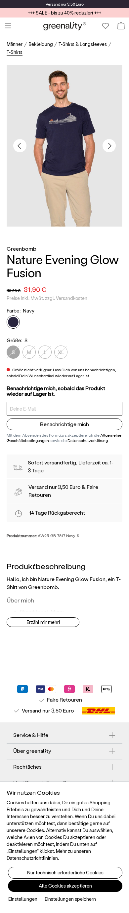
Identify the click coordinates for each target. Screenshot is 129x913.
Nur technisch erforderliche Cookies (65, 872)
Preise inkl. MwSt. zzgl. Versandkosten (47, 298)
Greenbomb (21, 248)
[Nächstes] (109, 145)
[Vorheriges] (19, 145)
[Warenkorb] (121, 25)
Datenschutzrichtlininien (32, 858)
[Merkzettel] (105, 25)
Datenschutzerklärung (87, 440)
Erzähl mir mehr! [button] (43, 622)
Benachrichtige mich (64, 424)
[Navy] (13, 322)
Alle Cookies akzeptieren (65, 886)
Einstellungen (22, 899)
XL (61, 352)
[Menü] (8, 25)
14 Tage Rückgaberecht (57, 512)
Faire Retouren (64, 699)
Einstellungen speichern (70, 899)
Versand (53, 4)
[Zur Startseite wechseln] (64, 26)
